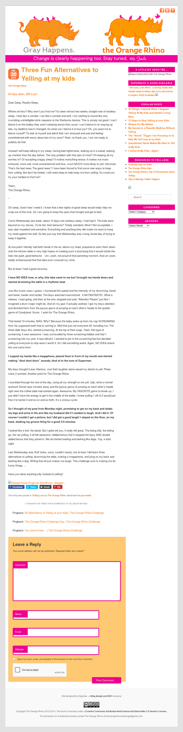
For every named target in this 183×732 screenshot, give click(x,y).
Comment (20, 565)
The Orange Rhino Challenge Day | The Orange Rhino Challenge (62, 521)
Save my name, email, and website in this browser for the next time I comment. (55, 658)
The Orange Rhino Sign (140, 168)
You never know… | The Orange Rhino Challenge (53, 530)
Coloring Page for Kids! (140, 164)
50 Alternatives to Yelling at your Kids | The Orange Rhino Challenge (64, 513)
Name (20, 614)
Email (20, 632)
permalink (86, 495)
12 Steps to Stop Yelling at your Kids (148, 120)
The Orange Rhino (17, 85)
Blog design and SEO (101, 696)
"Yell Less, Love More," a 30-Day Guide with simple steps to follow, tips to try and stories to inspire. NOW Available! (150, 91)
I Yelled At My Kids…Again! (143, 150)
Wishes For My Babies (140, 124)
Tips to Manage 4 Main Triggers (144, 179)
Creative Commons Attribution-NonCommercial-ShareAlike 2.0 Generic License (125, 711)
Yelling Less (38, 495)
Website (19, 649)
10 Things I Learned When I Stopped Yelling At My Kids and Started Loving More (149, 112)
